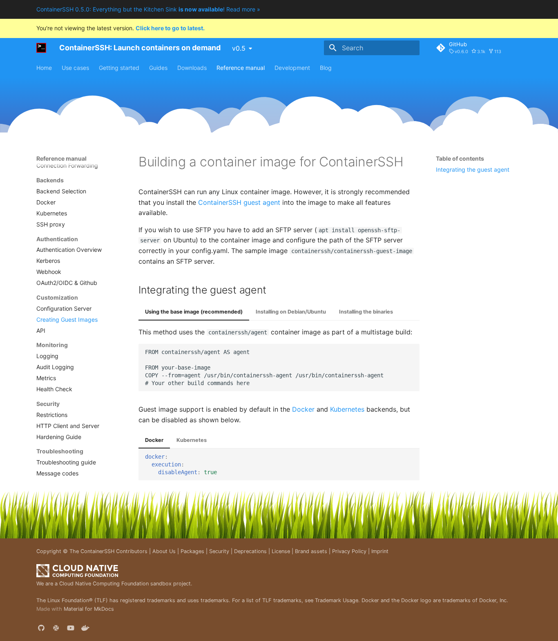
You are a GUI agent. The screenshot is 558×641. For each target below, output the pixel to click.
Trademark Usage (336, 600)
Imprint (379, 551)
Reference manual (241, 67)
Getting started (119, 67)
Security (219, 551)
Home (44, 67)
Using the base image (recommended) (194, 312)
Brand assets (311, 551)
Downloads (192, 67)
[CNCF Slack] (55, 627)
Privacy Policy (349, 551)
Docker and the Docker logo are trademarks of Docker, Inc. (435, 600)
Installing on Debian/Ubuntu (291, 312)
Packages (192, 551)
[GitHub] (41, 627)
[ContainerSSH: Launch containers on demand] (41, 48)
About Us (164, 551)
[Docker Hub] (85, 627)
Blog (326, 67)
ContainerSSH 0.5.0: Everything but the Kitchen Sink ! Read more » (148, 9)
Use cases (75, 67)
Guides (158, 67)
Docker (303, 409)
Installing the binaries (366, 312)
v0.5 (239, 48)
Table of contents (460, 158)
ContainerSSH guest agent (239, 202)
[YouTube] (70, 627)
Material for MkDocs (89, 609)
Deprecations (250, 551)
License (281, 551)
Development (292, 67)
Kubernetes (347, 409)
